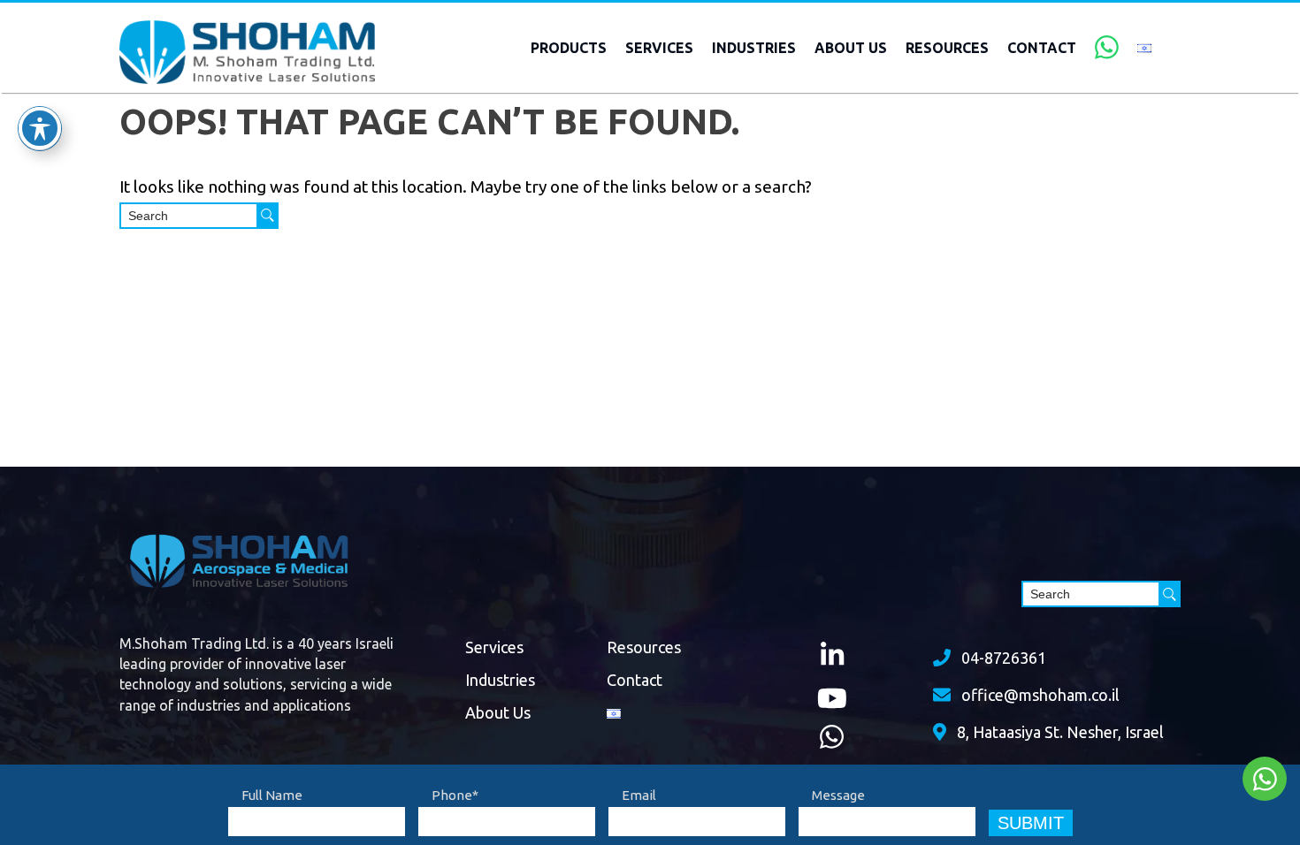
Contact (1041, 48)
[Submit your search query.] (267, 215)
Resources (947, 48)
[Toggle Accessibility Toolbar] (40, 128)
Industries (754, 48)
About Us (850, 48)
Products (569, 48)
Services (659, 48)
